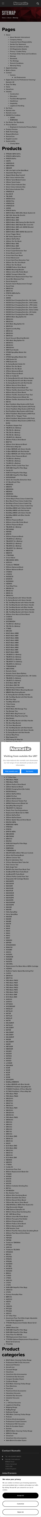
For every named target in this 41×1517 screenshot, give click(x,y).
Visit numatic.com (11, 771)
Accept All (20, 1495)
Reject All (20, 1512)
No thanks (29, 771)
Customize (20, 1504)
